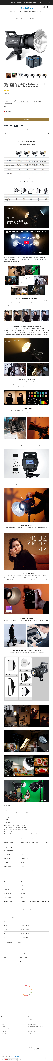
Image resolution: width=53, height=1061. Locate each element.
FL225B (33, 144)
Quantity (6, 106)
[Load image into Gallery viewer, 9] (20, 75)
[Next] (49, 2)
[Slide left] (4, 75)
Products (3, 1022)
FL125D (20, 144)
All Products (30, 1019)
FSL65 (26, 181)
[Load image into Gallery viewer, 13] (44, 75)
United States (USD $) (6, 1056)
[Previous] (3, 2)
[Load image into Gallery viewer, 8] (14, 75)
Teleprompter (31, 1028)
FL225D (28, 144)
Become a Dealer (5, 1028)
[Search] (50, 7)
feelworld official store (9, 82)
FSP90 (22, 181)
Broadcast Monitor (32, 1024)
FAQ (2, 1035)
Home (17, 18)
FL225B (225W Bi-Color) (36, 101)
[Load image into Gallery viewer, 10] (26, 75)
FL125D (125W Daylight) (10, 101)
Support (3, 1026)
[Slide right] (48, 75)
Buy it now (26, 119)
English (9, 1059)
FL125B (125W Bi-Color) (9, 103)
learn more (28, 3)
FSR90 (30, 181)
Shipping (5, 95)
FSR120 (34, 181)
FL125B (24, 144)
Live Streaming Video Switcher (35, 1026)
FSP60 (18, 181)
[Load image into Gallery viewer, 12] (38, 75)
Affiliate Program (32, 1033)
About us (3, 1031)
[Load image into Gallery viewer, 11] (32, 75)
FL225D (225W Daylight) (23, 101)
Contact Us (4, 1033)
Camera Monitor (31, 1022)
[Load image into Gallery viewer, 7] (8, 75)
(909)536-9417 (31, 1045)
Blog (2, 1024)
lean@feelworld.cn (32, 1042)
